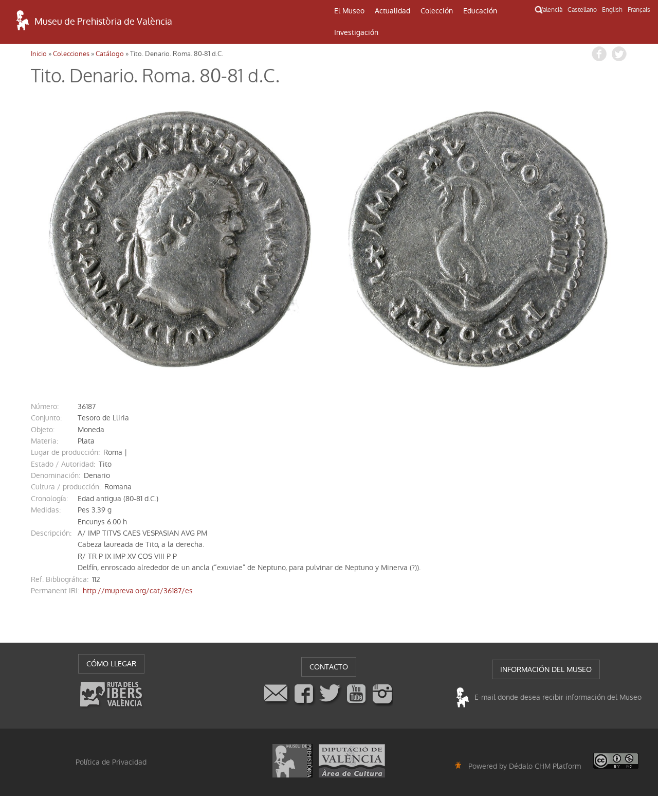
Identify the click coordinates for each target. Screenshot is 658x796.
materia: (44, 441)
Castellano (582, 10)
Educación (480, 11)
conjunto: (46, 418)
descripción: (51, 533)
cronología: (49, 498)
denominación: (55, 475)
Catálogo (110, 53)
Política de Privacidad (111, 762)
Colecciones (71, 53)
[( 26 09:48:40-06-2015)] (180, 239)
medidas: (46, 510)
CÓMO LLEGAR (111, 664)
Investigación (356, 32)
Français (639, 10)
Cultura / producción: (66, 487)
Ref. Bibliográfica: (59, 579)
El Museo (349, 11)
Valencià (550, 10)
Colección (437, 11)
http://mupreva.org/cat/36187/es (138, 591)
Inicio (39, 53)
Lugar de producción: (65, 452)
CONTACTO (328, 667)
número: (45, 406)
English (612, 10)
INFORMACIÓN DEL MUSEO (546, 669)
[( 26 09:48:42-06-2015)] (478, 239)
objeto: (42, 429)
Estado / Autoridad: (63, 464)
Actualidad (392, 11)
